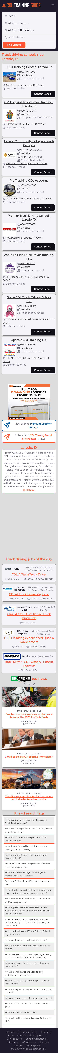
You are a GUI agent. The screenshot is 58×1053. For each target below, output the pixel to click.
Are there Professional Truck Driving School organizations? (27, 933)
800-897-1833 (27, 224)
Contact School (43, 94)
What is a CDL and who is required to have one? (27, 1005)
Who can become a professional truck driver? (28, 998)
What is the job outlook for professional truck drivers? (28, 991)
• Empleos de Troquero (30, 1035)
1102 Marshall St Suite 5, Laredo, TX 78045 (29, 198)
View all (27, 684)
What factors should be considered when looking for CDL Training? (26, 848)
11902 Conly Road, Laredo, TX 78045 (25, 124)
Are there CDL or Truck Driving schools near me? (27, 883)
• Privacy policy (32, 1045)
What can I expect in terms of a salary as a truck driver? (27, 965)
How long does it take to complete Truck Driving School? (26, 856)
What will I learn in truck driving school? (26, 940)
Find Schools (14, 44)
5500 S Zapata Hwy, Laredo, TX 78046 (26, 163)
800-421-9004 (28, 110)
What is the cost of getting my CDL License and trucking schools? (27, 900)
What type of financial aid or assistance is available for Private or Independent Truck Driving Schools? (27, 910)
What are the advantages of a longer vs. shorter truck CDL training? (25, 874)
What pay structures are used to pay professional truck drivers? (24, 973)
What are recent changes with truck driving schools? (27, 947)
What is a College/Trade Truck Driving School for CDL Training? (28, 830)
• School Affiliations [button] (35, 1038)
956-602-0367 (28, 306)
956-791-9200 (27, 71)
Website (25, 114)
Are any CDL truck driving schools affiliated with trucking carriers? (27, 865)
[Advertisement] (29, 525)
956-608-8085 (28, 185)
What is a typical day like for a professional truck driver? (27, 982)
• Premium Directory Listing (21, 1032)
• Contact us (29, 1042)
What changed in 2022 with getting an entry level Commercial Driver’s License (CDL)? (28, 956)
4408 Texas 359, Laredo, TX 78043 (24, 85)
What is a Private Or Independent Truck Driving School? (26, 839)
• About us (13, 1042)
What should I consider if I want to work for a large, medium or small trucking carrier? (28, 891)
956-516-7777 (27, 263)
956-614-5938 (27, 344)
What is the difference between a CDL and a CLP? (28, 1020)
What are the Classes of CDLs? (21, 1012)
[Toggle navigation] (52, 5)
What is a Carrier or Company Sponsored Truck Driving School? (26, 821)
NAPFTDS (26, 156)
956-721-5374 (27, 150)
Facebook (26, 75)
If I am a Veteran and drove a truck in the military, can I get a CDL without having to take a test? (27, 922)
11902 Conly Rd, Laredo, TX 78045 (24, 237)
